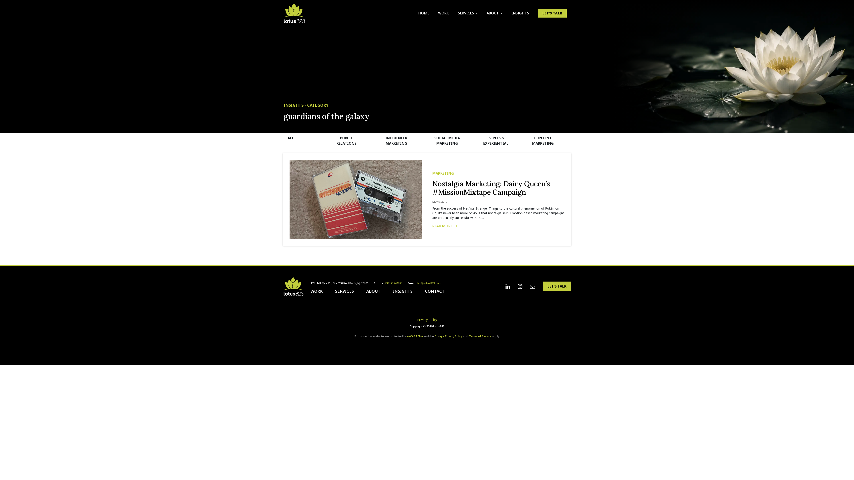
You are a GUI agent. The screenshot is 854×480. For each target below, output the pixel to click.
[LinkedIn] (508, 286)
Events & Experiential (495, 141)
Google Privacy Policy (448, 336)
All (291, 138)
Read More (442, 226)
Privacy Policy (427, 320)
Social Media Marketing (447, 141)
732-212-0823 (394, 283)
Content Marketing (543, 141)
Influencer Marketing (396, 141)
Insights (520, 13)
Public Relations (346, 141)
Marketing (443, 173)
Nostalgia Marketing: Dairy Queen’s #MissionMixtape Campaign (491, 188)
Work (443, 13)
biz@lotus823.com (429, 283)
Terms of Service (480, 336)
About (493, 13)
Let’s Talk (552, 13)
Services (466, 13)
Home (423, 13)
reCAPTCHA (415, 336)
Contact (435, 291)
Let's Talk (557, 286)
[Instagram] (520, 286)
